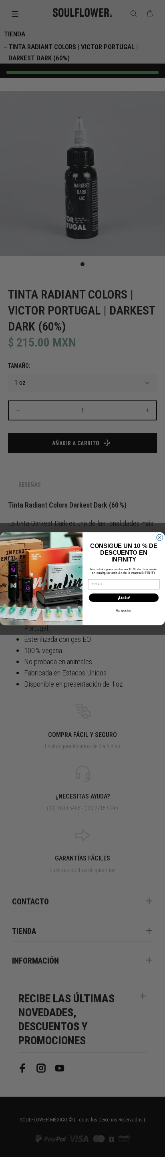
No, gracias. (123, 610)
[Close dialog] (160, 537)
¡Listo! (124, 597)
